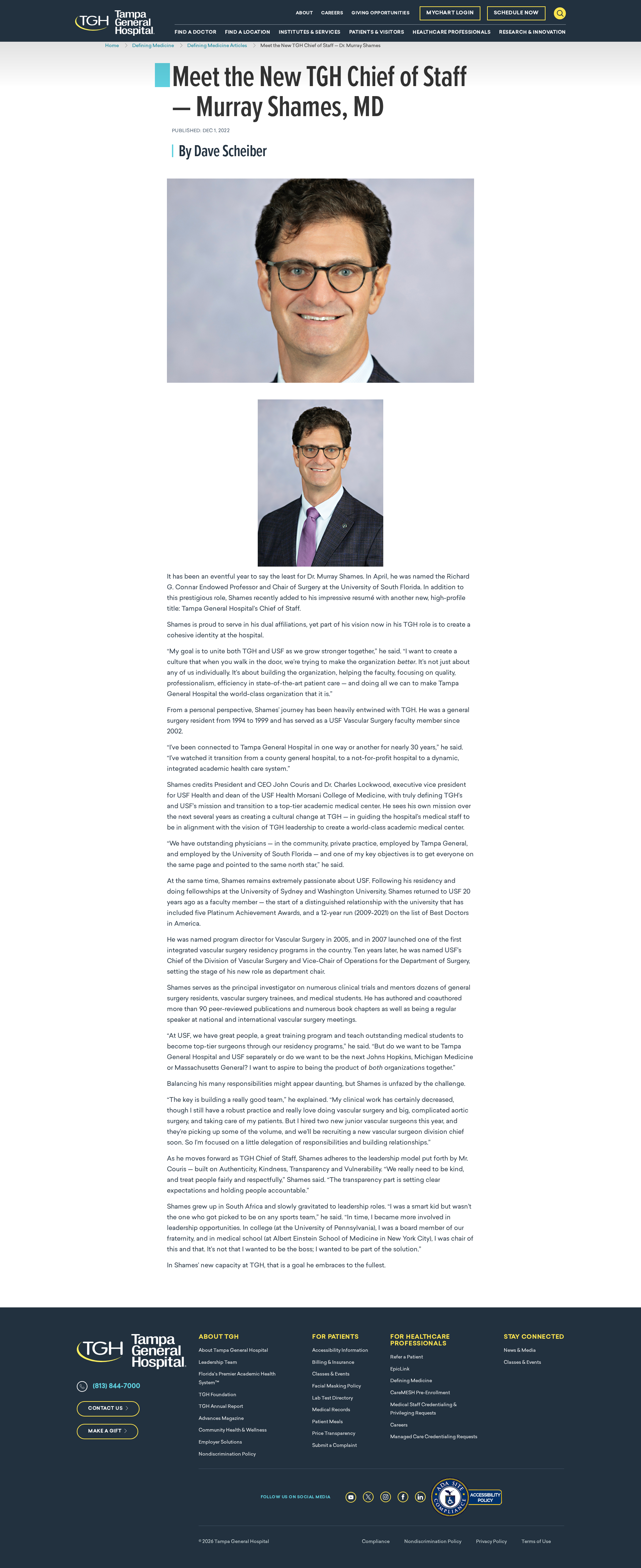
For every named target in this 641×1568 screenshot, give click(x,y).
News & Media (520, 1350)
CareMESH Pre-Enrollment (420, 1392)
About (304, 13)
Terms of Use (536, 1541)
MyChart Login (450, 13)
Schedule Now (516, 13)
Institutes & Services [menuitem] (310, 32)
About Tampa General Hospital (233, 1350)
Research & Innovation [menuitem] (532, 32)
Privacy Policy (491, 1541)
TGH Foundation (217, 1394)
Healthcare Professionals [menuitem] (451, 32)
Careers (332, 13)
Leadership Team (218, 1362)
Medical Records (331, 1410)
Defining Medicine (411, 1380)
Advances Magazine (221, 1418)
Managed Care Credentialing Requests (433, 1437)
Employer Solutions (220, 1442)
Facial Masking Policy (336, 1386)
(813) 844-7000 (116, 1386)
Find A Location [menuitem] (247, 32)
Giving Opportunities (381, 13)
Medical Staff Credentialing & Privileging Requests (423, 1409)
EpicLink (400, 1369)
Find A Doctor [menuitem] (195, 32)
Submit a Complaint (334, 1445)
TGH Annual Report (221, 1406)
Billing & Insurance (333, 1362)
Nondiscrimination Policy (227, 1454)
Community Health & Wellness (233, 1430)
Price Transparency (333, 1433)
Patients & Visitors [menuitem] (376, 32)
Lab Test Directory (332, 1398)
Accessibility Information (340, 1350)
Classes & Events (331, 1374)
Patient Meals (327, 1422)
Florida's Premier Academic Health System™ (237, 1378)
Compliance (376, 1541)
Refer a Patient (406, 1357)
